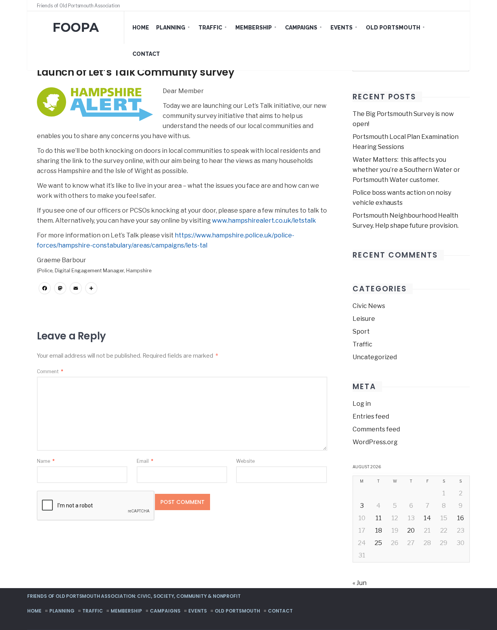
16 (460, 518)
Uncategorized (375, 357)
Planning (170, 27)
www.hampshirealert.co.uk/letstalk (264, 220)
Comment (50, 371)
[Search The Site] (458, 5)
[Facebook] (443, 5)
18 (378, 530)
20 (411, 530)
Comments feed (376, 429)
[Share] (91, 289)
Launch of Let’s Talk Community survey (136, 72)
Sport (361, 331)
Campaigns (301, 27)
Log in (362, 403)
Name (46, 461)
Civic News (369, 306)
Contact (146, 54)
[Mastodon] (60, 289)
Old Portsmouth (393, 27)
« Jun (360, 583)
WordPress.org (375, 442)
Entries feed (371, 416)
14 (427, 518)
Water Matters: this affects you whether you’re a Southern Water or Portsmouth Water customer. (406, 169)
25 (378, 543)
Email (145, 461)
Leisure (364, 318)
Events (341, 27)
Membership (253, 27)
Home (140, 27)
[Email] (75, 289)
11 (378, 518)
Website (245, 461)
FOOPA (75, 27)
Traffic (210, 27)
